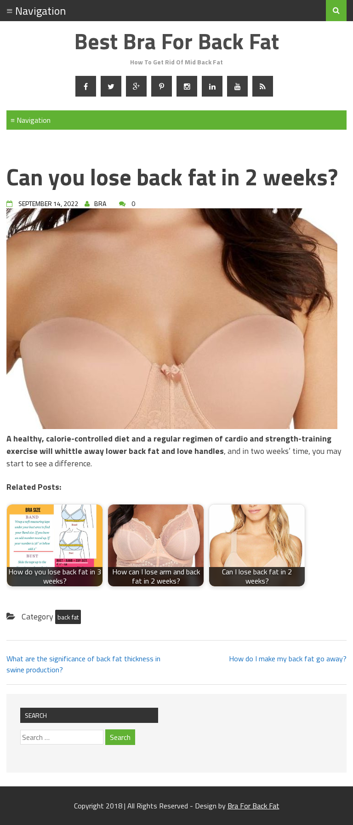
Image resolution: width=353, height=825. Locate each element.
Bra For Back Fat (253, 805)
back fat (68, 617)
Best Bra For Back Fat (176, 41)
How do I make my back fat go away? (288, 658)
